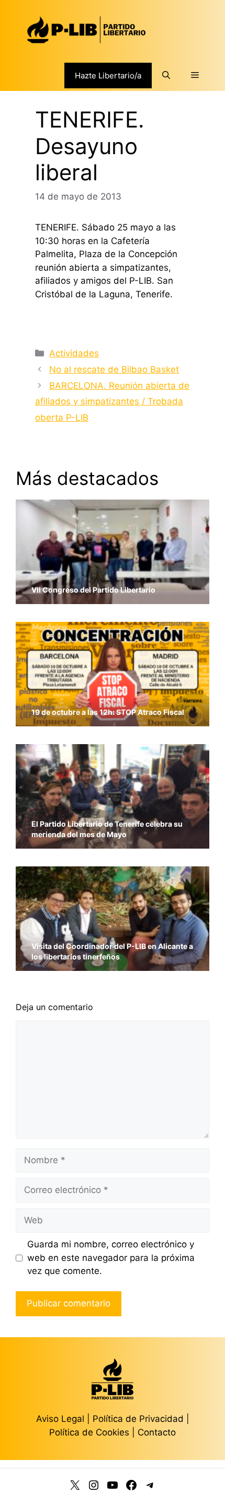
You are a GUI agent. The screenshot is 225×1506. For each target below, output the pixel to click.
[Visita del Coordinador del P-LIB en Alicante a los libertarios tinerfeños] (112, 964)
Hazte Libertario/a (108, 75)
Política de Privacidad (139, 1419)
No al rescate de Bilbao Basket (114, 369)
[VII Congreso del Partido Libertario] (112, 597)
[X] (75, 1487)
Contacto (157, 1432)
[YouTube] (112, 1487)
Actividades (74, 353)
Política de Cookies (89, 1432)
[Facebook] (131, 1487)
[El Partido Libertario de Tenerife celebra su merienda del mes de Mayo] (112, 842)
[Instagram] (93, 1487)
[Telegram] (150, 1487)
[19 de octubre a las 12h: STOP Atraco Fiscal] (112, 719)
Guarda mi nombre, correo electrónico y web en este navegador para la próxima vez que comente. (111, 1257)
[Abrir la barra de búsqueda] (166, 75)
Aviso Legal (60, 1419)
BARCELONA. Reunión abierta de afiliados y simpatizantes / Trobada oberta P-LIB (112, 401)
